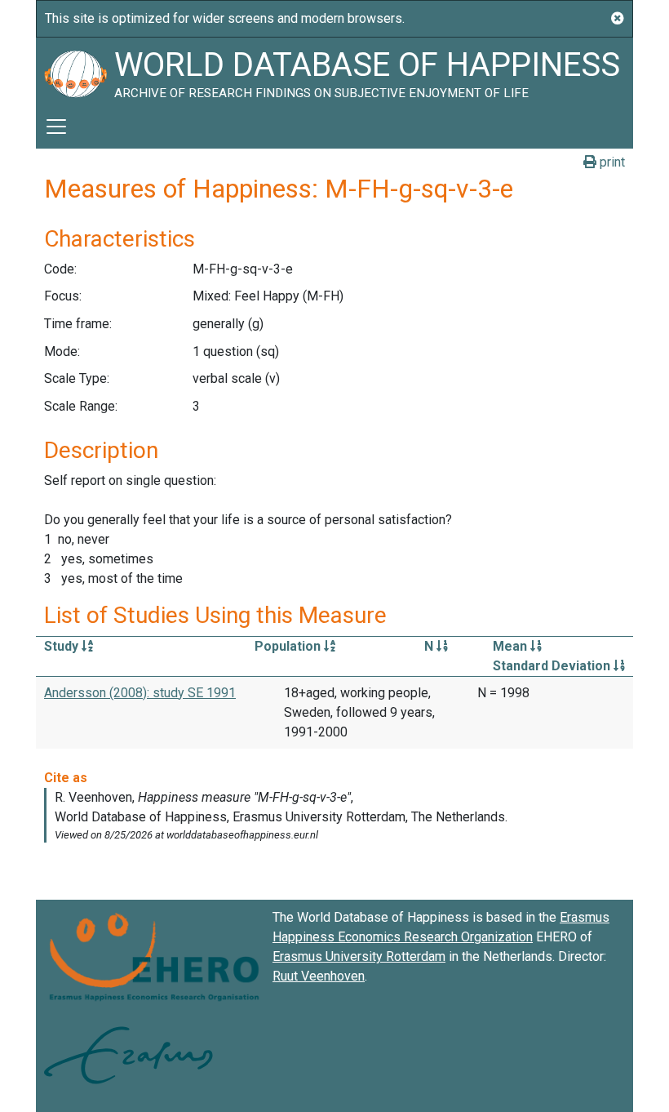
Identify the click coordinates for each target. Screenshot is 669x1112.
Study (63, 646)
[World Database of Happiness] (75, 71)
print (610, 162)
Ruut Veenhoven (318, 976)
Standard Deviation (553, 666)
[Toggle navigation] (56, 126)
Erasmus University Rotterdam (358, 956)
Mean (511, 646)
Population (289, 646)
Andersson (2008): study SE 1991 (140, 693)
